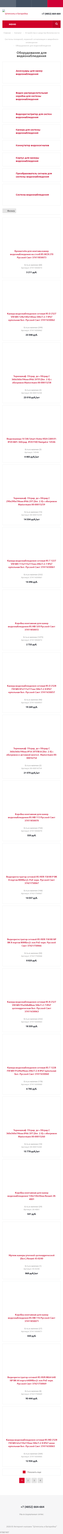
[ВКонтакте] (24, 1519)
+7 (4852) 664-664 (51, 13)
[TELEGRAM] (31, 1519)
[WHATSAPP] (38, 1519)
